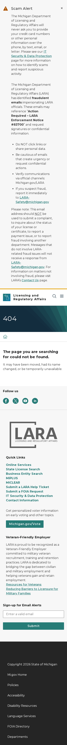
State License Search (23, 469)
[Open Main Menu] (62, 296)
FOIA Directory (18, 726)
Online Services (18, 465)
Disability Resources (22, 706)
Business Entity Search (24, 473)
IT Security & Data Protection (29, 496)
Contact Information (22, 500)
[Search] (54, 296)
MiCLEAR (13, 482)
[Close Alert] (62, 8)
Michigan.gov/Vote (25, 524)
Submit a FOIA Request (24, 491)
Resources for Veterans (24, 584)
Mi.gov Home (17, 674)
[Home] (5, 336)
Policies (12, 685)
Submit (34, 626)
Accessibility (16, 695)
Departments (17, 737)
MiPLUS (12, 478)
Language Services (21, 716)
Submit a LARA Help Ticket (27, 487)
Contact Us (30, 280)
